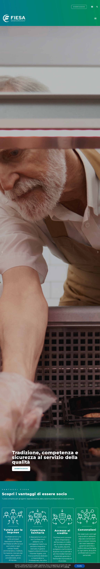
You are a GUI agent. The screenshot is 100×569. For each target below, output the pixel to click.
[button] (97, 6)
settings (66, 567)
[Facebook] (92, 7)
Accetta (79, 566)
